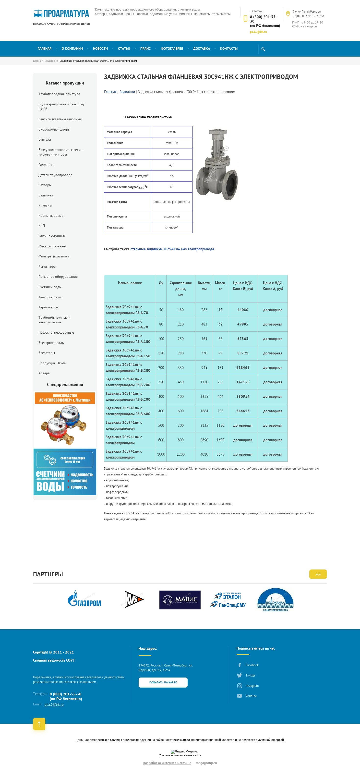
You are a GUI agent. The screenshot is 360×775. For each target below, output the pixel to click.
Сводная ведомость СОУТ (54, 660)
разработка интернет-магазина (167, 763)
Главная (38, 60)
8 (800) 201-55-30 (263, 19)
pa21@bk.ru (258, 32)
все (318, 574)
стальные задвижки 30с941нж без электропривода (172, 249)
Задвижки (51, 60)
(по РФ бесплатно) (265, 25)
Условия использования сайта (180, 755)
